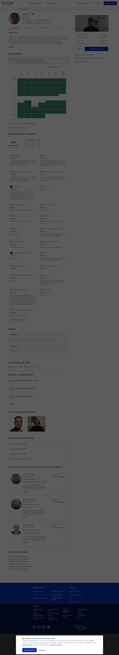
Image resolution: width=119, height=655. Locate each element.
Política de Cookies (27, 645)
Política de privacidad (56, 645)
